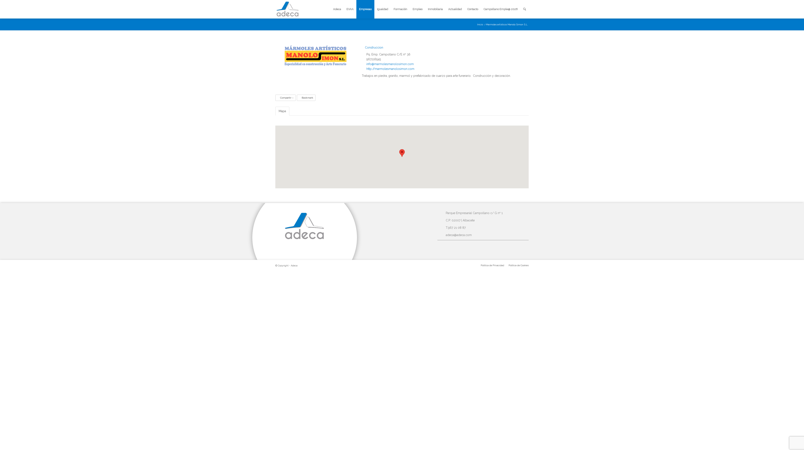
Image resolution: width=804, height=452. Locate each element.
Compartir (286, 97)
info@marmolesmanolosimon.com (390, 64)
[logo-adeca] (287, 9)
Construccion (373, 47)
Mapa (282, 111)
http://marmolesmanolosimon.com (390, 69)
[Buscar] (525, 9)
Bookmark (307, 97)
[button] (402, 153)
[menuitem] (337, 9)
